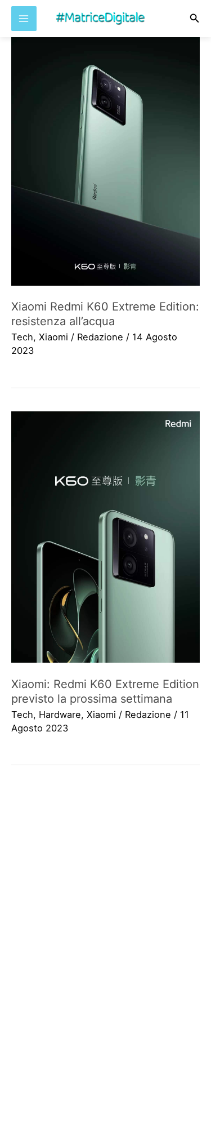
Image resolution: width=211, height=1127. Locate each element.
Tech (22, 337)
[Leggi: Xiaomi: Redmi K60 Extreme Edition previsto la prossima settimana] (105, 537)
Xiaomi (53, 337)
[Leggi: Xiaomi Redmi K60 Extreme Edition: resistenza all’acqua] (105, 160)
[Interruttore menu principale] (24, 19)
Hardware (60, 714)
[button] (195, 18)
